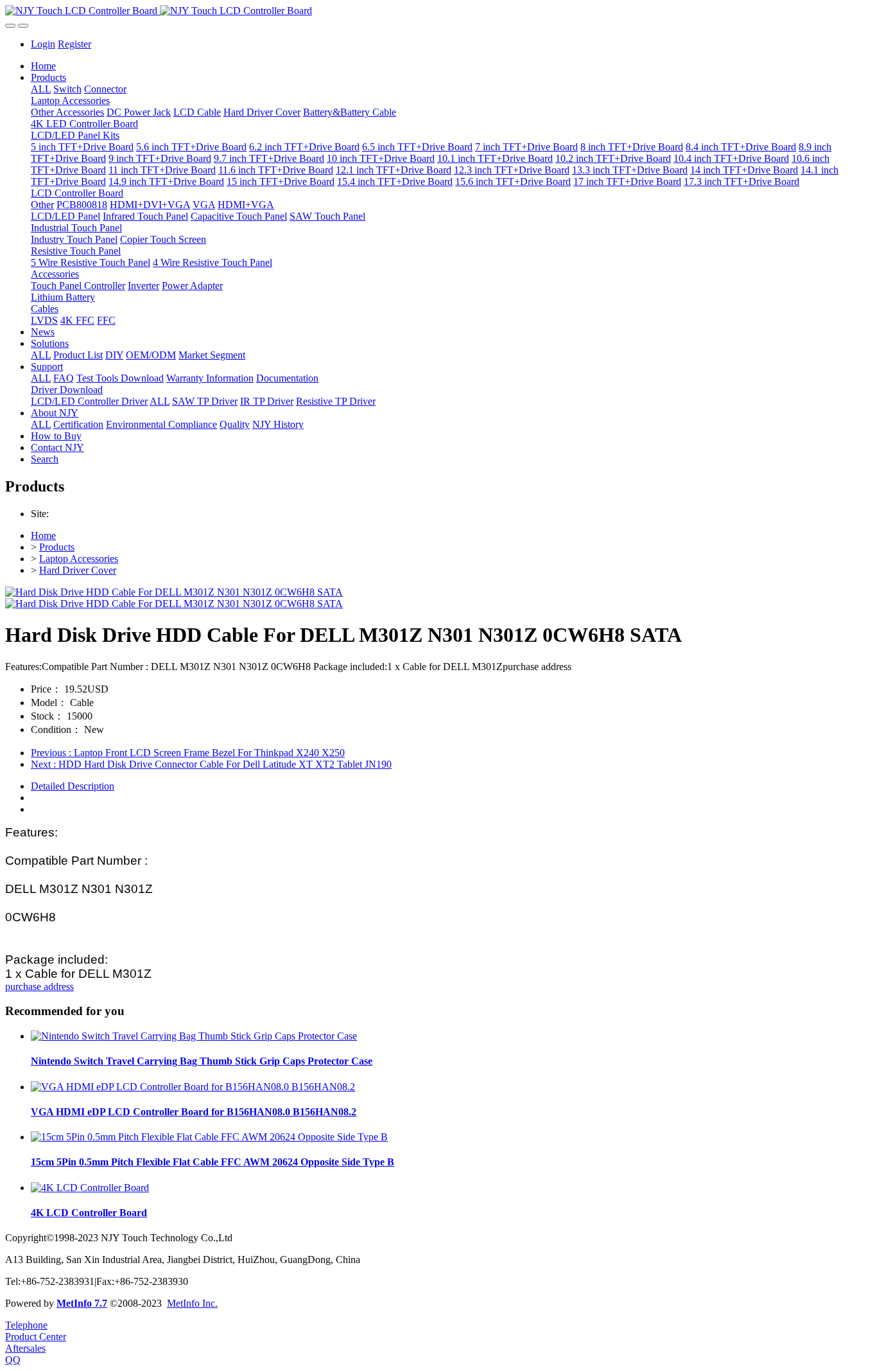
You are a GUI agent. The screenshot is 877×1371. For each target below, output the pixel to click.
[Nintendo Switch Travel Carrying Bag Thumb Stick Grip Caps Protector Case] (194, 1035)
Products (56, 547)
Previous (188, 752)
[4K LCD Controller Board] (90, 1187)
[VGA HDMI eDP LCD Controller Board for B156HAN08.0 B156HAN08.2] (193, 1086)
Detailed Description (72, 786)
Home (43, 65)
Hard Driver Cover (77, 570)
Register (74, 44)
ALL (41, 89)
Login (43, 44)
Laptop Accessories (78, 558)
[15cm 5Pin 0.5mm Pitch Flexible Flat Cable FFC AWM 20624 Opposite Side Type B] (209, 1136)
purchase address (39, 986)
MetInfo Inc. (192, 1303)
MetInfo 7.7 (81, 1303)
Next (211, 764)
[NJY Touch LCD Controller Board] (438, 11)
